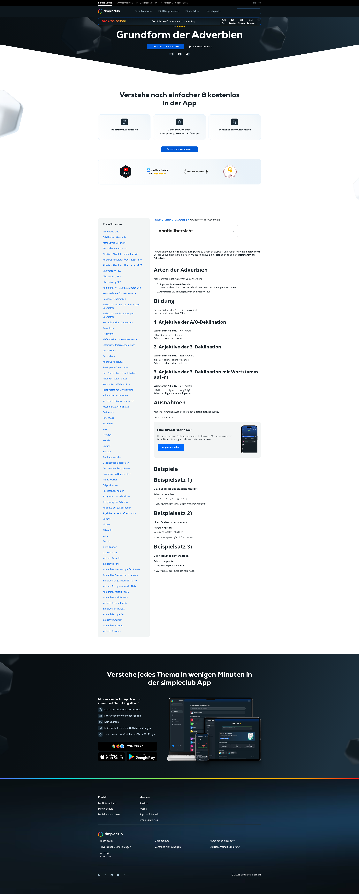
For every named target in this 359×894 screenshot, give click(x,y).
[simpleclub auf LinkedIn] (111, 875)
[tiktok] (171, 54)
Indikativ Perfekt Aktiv (114, 608)
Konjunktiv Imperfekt (114, 614)
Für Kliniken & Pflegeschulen (174, 3)
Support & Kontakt (149, 814)
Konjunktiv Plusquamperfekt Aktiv (120, 575)
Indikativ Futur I (111, 563)
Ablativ (106, 524)
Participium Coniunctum (115, 367)
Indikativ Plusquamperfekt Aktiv (119, 586)
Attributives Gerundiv (114, 242)
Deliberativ (108, 412)
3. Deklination (110, 546)
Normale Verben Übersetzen (118, 322)
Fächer (157, 219)
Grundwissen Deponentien (117, 474)
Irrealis (106, 440)
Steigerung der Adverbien (116, 496)
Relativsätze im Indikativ (115, 395)
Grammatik (181, 219)
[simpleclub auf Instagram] (124, 875)
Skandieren (109, 328)
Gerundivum (109, 350)
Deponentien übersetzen (116, 462)
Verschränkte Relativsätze (116, 384)
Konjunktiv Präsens (113, 625)
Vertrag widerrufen (106, 855)
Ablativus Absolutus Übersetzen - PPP (122, 265)
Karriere (144, 803)
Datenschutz (162, 840)
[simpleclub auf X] (105, 875)
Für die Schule (105, 3)
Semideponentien (112, 457)
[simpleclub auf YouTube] (118, 875)
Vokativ (106, 518)
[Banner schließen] (259, 19)
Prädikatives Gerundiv (114, 237)
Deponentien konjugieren (116, 468)
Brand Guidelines (149, 819)
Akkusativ (108, 530)
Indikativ (107, 451)
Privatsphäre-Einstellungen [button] (115, 847)
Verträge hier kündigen (168, 847)
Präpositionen (110, 485)
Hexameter (108, 333)
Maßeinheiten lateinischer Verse (120, 339)
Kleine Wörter (110, 479)
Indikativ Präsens (112, 631)
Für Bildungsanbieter (146, 3)
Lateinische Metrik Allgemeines (119, 344)
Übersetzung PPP (112, 282)
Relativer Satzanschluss (115, 378)
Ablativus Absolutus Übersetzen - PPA (122, 259)
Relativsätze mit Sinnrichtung (118, 389)
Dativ (105, 535)
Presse (143, 808)
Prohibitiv (108, 423)
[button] (254, 2)
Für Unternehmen (124, 3)
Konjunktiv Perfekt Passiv (116, 591)
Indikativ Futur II (111, 558)
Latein (168, 219)
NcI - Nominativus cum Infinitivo (119, 373)
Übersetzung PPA (112, 276)
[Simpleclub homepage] (109, 11)
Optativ (106, 445)
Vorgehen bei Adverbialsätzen (118, 401)
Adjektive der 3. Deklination (117, 507)
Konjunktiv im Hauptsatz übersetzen (122, 287)
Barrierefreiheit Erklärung (225, 847)
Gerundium (109, 356)
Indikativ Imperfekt (112, 619)
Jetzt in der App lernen (179, 149)
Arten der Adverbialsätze (116, 406)
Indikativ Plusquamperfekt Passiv (120, 580)
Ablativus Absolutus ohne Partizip (120, 254)
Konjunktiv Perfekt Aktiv (115, 597)
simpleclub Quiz (111, 231)
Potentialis (108, 417)
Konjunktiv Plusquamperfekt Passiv (121, 569)
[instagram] (179, 54)
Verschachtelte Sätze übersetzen (120, 293)
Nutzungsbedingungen (222, 840)
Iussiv (106, 429)
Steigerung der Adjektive (115, 502)
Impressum (106, 840)
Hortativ (107, 434)
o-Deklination (110, 552)
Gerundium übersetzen (115, 248)
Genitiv (106, 541)
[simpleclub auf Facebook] (99, 875)
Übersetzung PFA (112, 270)
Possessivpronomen (113, 490)
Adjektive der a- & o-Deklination (119, 513)
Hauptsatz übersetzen (114, 298)
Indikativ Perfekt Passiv (115, 603)
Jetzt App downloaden (166, 46)
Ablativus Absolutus (113, 361)
